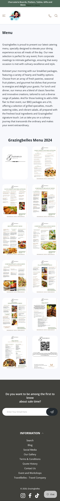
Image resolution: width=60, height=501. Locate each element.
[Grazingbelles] (15, 15)
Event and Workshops (30, 472)
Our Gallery (30, 454)
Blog (30, 445)
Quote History (30, 463)
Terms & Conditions (30, 459)
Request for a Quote (33, 5)
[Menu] (4, 15)
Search (30, 440)
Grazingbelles (34, 488)
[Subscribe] (52, 412)
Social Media (30, 449)
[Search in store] (56, 15)
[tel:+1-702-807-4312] (50, 15)
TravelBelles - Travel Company (30, 477)
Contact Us (30, 468)
